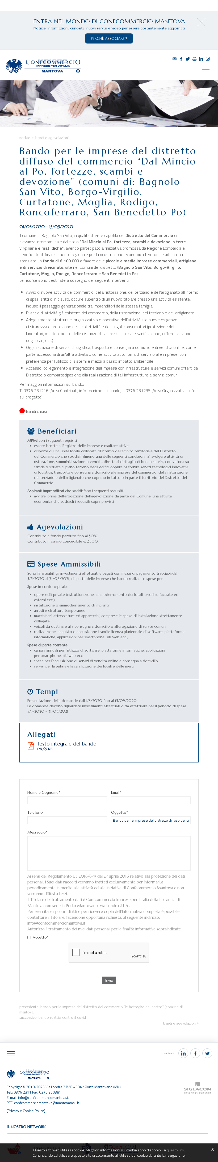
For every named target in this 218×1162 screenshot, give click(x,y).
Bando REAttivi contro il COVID (62, 1017)
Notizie (24, 138)
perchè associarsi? (109, 38)
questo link (175, 1150)
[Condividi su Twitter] (207, 1053)
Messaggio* (37, 832)
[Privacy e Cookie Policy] (26, 1110)
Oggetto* (119, 812)
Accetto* (40, 937)
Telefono (35, 812)
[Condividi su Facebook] (195, 1053)
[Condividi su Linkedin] (183, 1053)
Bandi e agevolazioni (52, 138)
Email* (116, 792)
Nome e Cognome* (43, 792)
